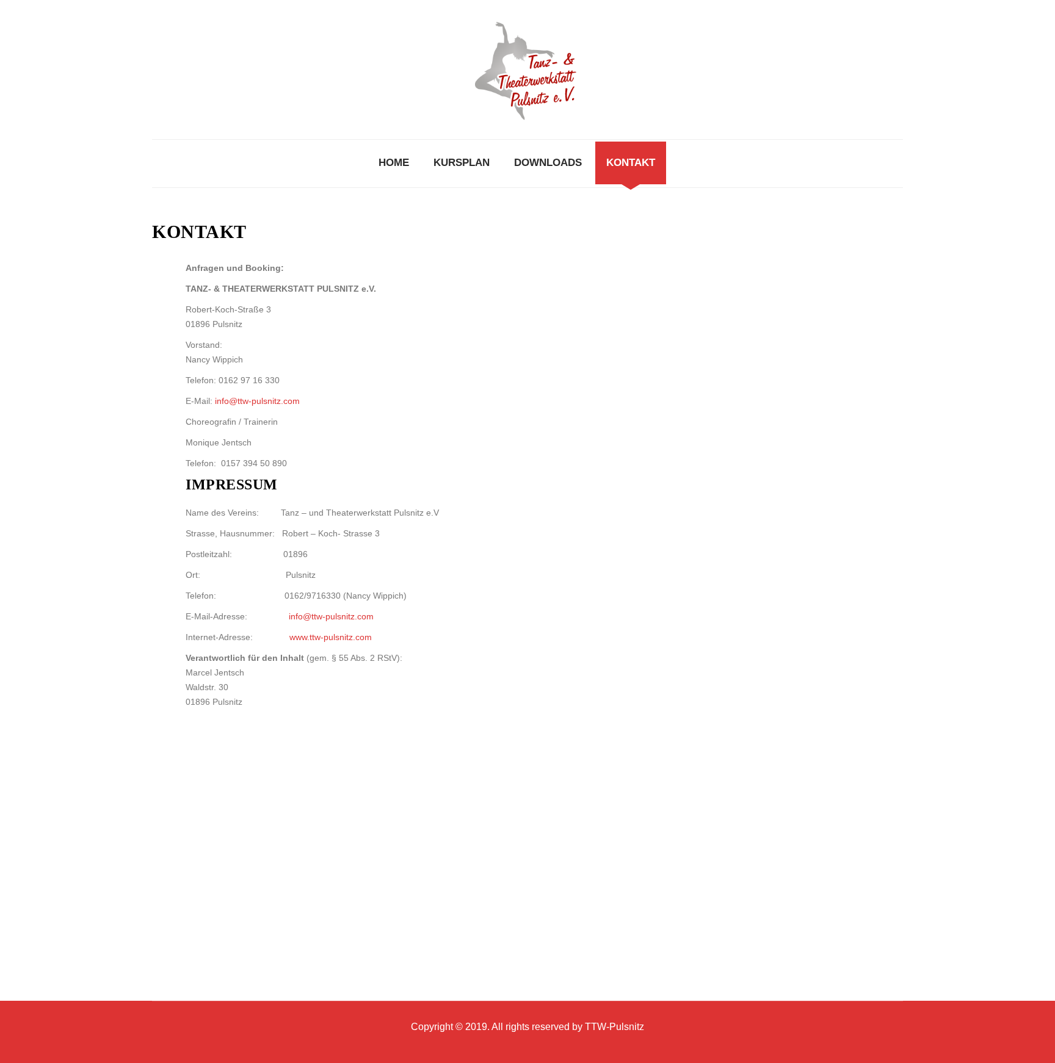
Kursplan (461, 162)
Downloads (548, 162)
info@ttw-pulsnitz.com (257, 401)
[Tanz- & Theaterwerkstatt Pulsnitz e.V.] (528, 69)
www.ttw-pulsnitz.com (330, 637)
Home (394, 162)
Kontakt (630, 162)
